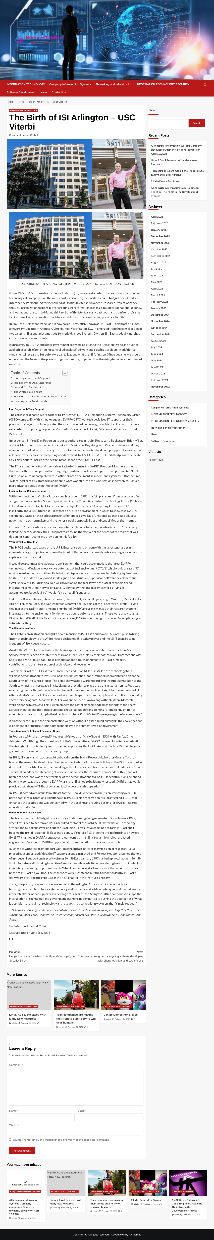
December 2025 (160, 236)
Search (153, 110)
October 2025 (159, 249)
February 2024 (159, 379)
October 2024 (159, 327)
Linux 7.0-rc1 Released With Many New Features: (174, 162)
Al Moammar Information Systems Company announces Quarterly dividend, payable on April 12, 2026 (176, 149)
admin (15, 135)
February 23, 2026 (190, 1215)
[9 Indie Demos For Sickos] (123, 995)
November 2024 (160, 321)
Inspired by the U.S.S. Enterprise (32, 382)
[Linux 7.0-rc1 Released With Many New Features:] (29, 995)
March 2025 (158, 295)
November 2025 (160, 242)
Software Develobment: (21, 92)
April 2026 (157, 216)
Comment (16, 1064)
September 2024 (161, 334)
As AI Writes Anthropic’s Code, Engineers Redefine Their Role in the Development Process (175, 191)
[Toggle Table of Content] (63, 373)
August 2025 (158, 262)
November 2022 (160, 386)
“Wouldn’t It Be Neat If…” (29, 387)
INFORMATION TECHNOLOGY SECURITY (162, 84)
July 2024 (156, 347)
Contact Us (59, 92)
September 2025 (161, 255)
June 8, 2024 (27, 135)
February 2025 (159, 301)
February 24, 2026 (122, 1019)
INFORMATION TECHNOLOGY (26, 84)
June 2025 (157, 275)
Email (82, 1110)
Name (13, 1110)
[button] (205, 85)
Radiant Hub (155, 459)
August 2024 (158, 340)
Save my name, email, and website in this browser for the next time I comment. (61, 1139)
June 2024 (157, 353)
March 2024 (158, 373)
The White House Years (28, 391)
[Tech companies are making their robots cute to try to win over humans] (76, 995)
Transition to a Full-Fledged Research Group (40, 396)
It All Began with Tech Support (32, 377)
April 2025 (157, 288)
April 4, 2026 (26, 1218)
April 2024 (157, 366)
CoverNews (118, 1234)
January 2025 (159, 308)
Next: (110, 956)
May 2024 (157, 360)
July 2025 (156, 268)
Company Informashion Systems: (70, 84)
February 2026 (159, 223)
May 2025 (157, 281)
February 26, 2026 (28, 1023)
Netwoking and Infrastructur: (114, 84)
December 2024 (160, 314)
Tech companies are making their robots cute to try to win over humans (76, 1018)
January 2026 (159, 229)
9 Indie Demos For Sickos (121, 1014)
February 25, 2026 (75, 1027)
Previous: (42, 956)
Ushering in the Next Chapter (31, 400)
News (43, 92)
